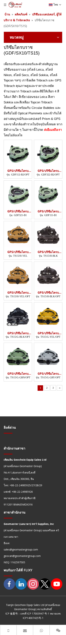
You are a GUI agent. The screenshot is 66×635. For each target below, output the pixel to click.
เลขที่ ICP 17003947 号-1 (34, 613)
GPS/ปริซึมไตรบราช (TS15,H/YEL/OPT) (18, 293)
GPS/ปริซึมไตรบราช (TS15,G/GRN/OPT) (18, 374)
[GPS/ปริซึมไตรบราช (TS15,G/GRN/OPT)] (18, 357)
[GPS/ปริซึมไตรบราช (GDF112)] (18, 154)
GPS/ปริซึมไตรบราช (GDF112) (18, 171)
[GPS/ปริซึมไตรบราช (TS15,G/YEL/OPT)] (48, 316)
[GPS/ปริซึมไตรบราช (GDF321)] (18, 194)
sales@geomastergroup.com (21, 549)
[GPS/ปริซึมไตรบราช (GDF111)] (48, 194)
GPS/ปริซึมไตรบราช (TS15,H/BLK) (48, 252)
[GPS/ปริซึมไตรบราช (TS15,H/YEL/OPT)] (18, 276)
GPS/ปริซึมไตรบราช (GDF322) (48, 171)
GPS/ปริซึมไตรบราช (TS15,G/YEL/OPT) (48, 333)
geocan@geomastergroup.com (22, 556)
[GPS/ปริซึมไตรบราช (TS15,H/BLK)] (48, 235)
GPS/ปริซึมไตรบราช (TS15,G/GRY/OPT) (48, 374)
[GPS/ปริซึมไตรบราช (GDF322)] (48, 154)
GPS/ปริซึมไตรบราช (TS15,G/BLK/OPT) (18, 333)
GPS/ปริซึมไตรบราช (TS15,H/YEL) (18, 252)
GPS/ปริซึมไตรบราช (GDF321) (18, 211)
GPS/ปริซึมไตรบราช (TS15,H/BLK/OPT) (48, 293)
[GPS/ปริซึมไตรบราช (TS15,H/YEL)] (18, 235)
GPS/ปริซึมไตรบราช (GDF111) (48, 211)
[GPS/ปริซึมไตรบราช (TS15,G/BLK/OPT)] (18, 316)
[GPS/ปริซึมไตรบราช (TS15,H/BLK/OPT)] (48, 276)
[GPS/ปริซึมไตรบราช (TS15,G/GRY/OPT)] (48, 357)
